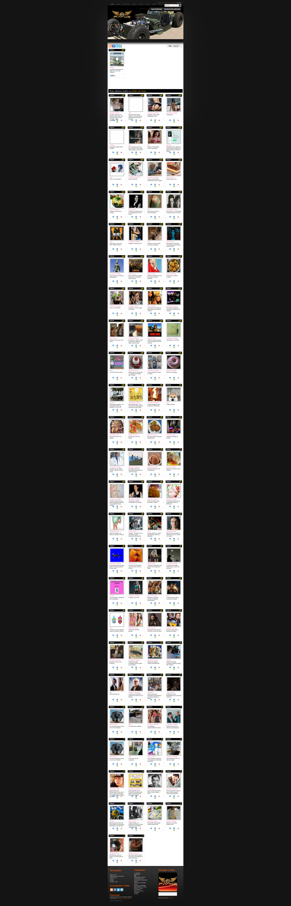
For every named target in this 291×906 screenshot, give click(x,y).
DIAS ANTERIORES (156, 9)
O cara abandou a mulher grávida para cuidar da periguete (154, 535)
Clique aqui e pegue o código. (124, 898)
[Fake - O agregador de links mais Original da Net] (167, 891)
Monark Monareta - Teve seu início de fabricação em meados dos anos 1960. (136, 406)
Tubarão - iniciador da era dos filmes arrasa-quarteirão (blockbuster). (135, 535)
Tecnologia (112, 67)
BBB (135, 875)
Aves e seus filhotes (115, 307)
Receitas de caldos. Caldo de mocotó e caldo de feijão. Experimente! (136, 341)
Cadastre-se (172, 2)
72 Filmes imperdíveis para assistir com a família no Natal (154, 567)
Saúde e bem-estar (170, 177)
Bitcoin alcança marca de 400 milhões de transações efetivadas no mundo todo (117, 824)
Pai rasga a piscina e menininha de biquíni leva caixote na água (135, 470)
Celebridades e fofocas (133, 306)
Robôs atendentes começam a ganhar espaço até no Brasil (173, 663)
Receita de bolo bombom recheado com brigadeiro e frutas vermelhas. (136, 856)
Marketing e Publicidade (115, 113)
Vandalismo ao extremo (172, 340)
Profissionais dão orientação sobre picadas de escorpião (135, 663)
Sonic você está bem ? (116, 179)
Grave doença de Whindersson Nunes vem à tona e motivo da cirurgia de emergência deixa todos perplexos (117, 793)
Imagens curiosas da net (135, 243)
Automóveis (112, 402)
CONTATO (154, 4)
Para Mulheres (150, 692)
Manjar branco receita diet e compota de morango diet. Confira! (135, 374)
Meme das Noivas (114, 694)
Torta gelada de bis (171, 179)
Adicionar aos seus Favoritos (117, 876)
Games (130, 113)
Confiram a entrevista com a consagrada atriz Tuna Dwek (136, 213)
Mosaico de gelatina (171, 372)
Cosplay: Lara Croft (134, 597)
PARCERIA (134, 4)
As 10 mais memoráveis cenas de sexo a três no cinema (135, 567)
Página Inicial (113, 874)
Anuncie (112, 880)
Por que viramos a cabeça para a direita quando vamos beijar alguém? (173, 792)
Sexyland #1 (169, 114)
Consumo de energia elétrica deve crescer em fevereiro (173, 567)
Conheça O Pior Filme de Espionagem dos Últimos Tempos (154, 309)
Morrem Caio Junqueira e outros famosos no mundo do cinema (173, 535)
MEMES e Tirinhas (138, 888)
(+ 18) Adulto (137, 873)
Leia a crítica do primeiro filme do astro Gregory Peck (154, 792)
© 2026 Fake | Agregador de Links (116, 900)
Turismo (136, 893)
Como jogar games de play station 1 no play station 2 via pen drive (117, 567)
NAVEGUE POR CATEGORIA (172, 9)
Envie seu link (113, 877)
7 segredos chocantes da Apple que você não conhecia (116, 71)
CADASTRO (118, 4)
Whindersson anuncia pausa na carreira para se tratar (116, 856)
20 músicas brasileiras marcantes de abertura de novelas (173, 309)
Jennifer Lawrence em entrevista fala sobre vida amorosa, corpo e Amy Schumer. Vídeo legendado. (116, 117)
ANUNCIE (147, 4)
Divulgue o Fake (114, 881)
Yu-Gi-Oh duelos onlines (116, 372)
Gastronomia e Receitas (115, 209)
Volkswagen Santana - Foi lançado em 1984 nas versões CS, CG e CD (117, 406)
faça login (179, 2)
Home (112, 4)
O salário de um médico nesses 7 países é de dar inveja (116, 470)
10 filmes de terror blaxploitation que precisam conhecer (173, 695)
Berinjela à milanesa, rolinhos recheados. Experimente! (153, 599)
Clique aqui (171, 897)
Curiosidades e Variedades (153, 113)
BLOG (160, 4)
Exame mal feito (133, 179)
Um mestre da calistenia (135, 726)
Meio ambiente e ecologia (140, 886)
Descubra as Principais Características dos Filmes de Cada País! (173, 245)
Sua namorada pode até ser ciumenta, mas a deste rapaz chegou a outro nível (136, 148)
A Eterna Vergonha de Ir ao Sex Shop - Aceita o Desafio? (154, 277)
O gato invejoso (170, 404)
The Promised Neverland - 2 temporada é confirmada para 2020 (154, 760)
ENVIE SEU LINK (126, 4)
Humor (130, 145)
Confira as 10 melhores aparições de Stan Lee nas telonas (136, 695)
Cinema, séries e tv (132, 209)
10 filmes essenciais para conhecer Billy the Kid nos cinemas (154, 341)
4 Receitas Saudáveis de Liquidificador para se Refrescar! (173, 502)
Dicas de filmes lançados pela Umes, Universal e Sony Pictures (135, 277)
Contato (112, 879)
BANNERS (141, 4)
